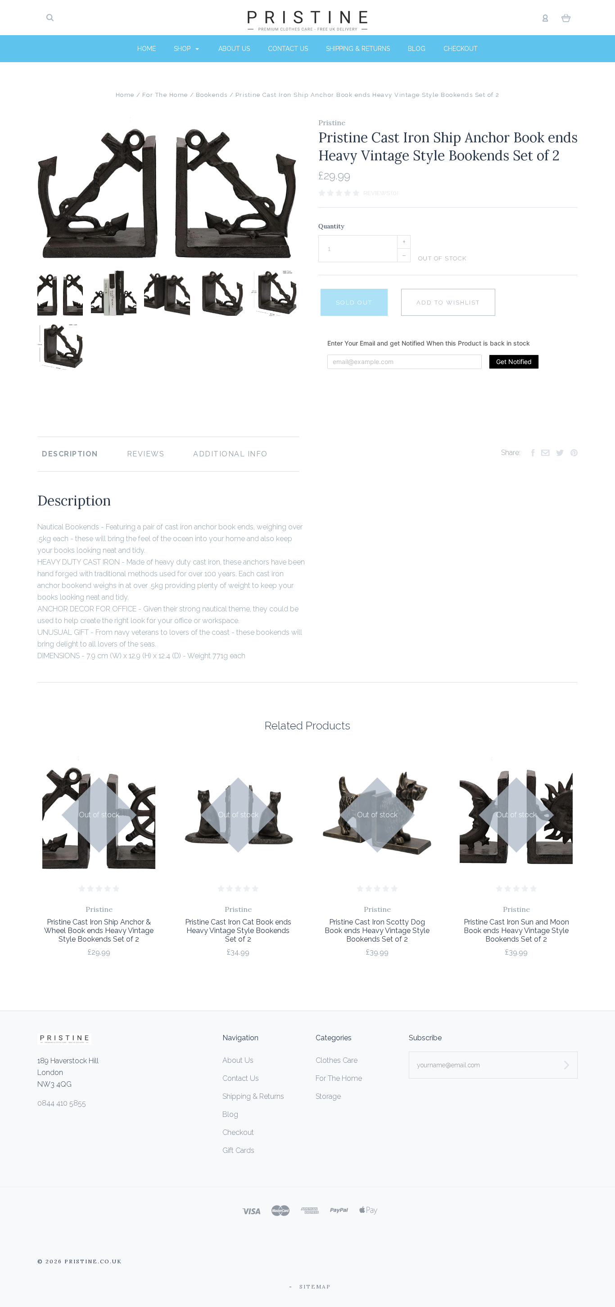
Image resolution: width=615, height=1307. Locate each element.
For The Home (339, 1078)
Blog (416, 48)
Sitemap (315, 1286)
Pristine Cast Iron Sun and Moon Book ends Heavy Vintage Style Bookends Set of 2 (516, 930)
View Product (99, 813)
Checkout (460, 48)
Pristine (331, 122)
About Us (234, 48)
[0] (566, 17)
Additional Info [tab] (230, 454)
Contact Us (288, 48)
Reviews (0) (380, 193)
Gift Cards (238, 1150)
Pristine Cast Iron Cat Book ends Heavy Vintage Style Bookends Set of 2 (238, 930)
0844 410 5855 (61, 1103)
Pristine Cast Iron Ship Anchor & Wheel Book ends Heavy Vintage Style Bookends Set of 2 (99, 930)
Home (146, 48)
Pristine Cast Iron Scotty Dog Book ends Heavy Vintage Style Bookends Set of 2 (377, 930)
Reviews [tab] (146, 454)
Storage (328, 1096)
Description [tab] (70, 454)
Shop (183, 48)
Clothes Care (336, 1060)
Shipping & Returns (358, 48)
